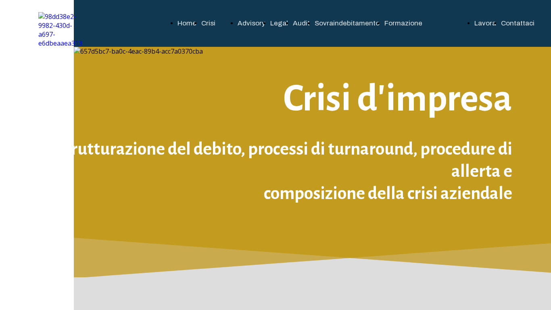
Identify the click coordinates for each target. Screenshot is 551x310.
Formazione (403, 23)
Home (186, 23)
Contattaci (517, 23)
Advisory (251, 23)
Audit (301, 23)
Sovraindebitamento (347, 23)
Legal (279, 23)
